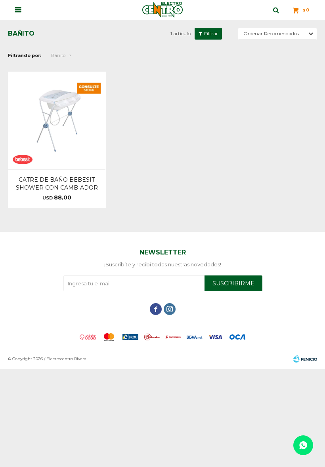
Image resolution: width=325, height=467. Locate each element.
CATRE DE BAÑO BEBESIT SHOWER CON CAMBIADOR (57, 183)
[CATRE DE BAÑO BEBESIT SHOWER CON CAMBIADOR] (57, 120)
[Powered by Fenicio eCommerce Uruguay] (305, 359)
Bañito (58, 55)
